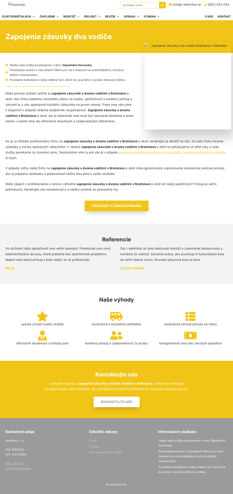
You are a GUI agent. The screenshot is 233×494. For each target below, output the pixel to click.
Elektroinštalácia (16, 16)
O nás (209, 16)
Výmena (150, 16)
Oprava (129, 16)
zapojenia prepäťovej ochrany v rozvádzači (150, 152)
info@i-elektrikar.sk (186, 4)
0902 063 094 (218, 4)
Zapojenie (47, 16)
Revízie (110, 16)
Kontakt (224, 16)
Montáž (69, 16)
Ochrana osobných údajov (106, 452)
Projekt (90, 16)
